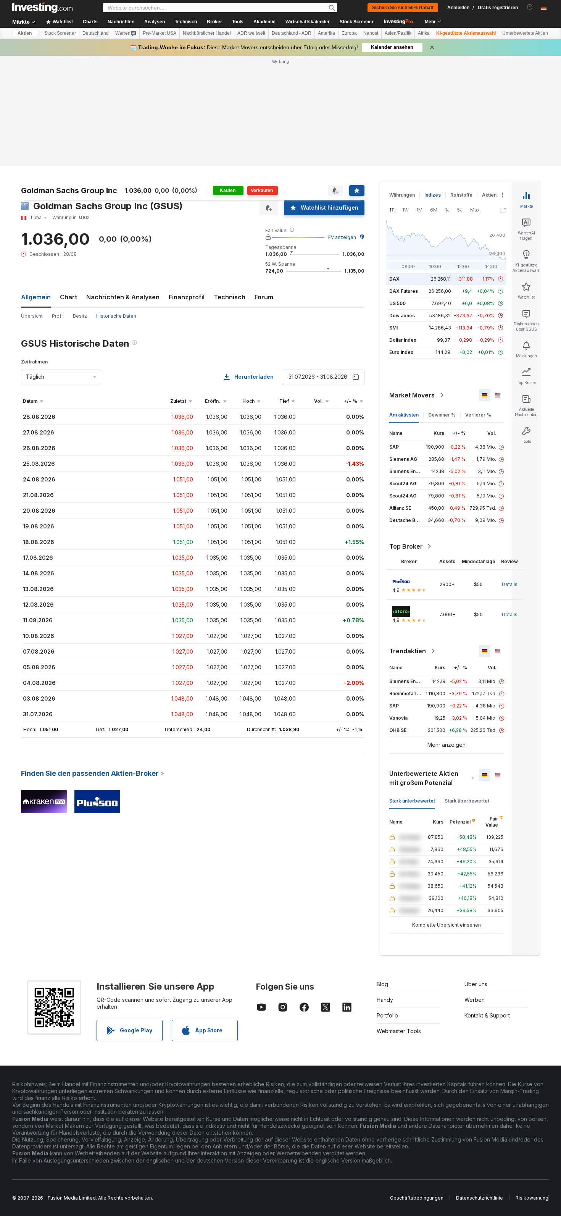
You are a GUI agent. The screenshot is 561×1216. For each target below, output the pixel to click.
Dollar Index (402, 340)
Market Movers (412, 395)
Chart (68, 297)
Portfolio (387, 1015)
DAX (394, 279)
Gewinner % (442, 415)
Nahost (370, 33)
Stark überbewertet (467, 801)
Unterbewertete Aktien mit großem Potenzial (423, 778)
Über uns (475, 984)
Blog (382, 984)
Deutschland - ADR (291, 33)
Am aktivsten (404, 415)
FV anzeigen (342, 237)
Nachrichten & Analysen (123, 297)
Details (509, 584)
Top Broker (406, 546)
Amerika (326, 33)
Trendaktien (407, 651)
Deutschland (95, 33)
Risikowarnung (532, 1198)
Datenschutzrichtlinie (479, 1198)
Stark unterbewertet (412, 801)
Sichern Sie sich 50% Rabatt (403, 7)
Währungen (402, 195)
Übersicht (32, 316)
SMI (393, 328)
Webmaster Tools (399, 1031)
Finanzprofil (187, 297)
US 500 (397, 303)
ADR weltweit (251, 33)
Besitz (80, 316)
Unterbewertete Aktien (525, 33)
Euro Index (401, 352)
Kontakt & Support (487, 1015)
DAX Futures (403, 291)
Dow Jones (402, 315)
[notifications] (530, 7)
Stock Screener (357, 21)
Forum (264, 297)
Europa (349, 33)
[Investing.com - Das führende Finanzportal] (42, 7)
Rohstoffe (461, 195)
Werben (474, 999)
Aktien (25, 33)
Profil (58, 316)
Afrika (424, 33)
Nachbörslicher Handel (207, 33)
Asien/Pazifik (398, 33)
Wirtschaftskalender (307, 21)
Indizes (432, 195)
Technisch (229, 297)
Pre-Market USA (159, 33)
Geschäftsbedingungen (416, 1198)
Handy (385, 999)
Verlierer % (478, 415)
